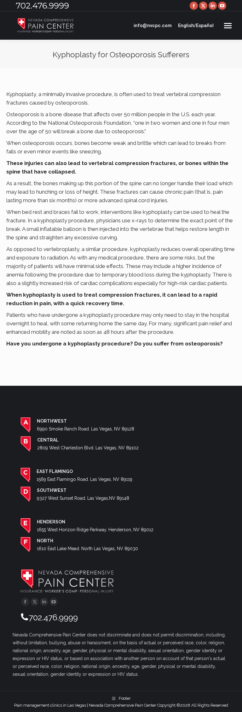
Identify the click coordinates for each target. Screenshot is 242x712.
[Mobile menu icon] (228, 25)
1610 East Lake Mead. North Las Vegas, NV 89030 (87, 548)
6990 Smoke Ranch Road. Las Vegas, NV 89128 (85, 428)
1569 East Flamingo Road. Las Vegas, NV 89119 (84, 479)
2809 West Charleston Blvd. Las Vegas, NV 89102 (88, 447)
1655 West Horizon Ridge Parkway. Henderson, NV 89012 (95, 529)
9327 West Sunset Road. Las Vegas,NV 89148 (83, 498)
